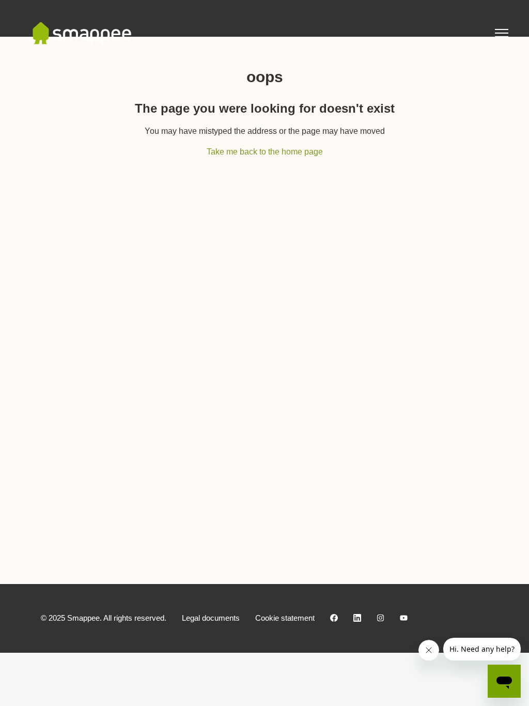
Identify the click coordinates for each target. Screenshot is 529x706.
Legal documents (211, 617)
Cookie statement (285, 617)
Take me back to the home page (265, 151)
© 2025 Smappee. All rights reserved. (103, 617)
